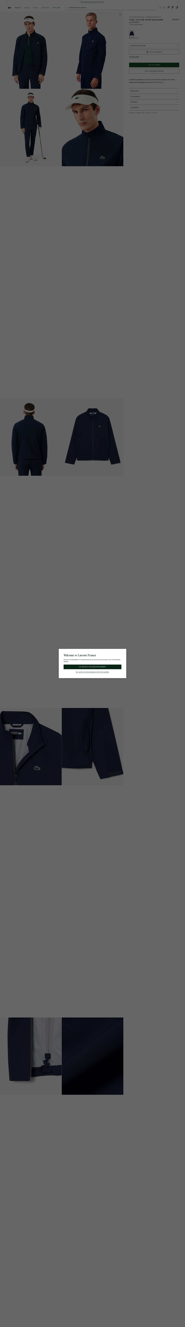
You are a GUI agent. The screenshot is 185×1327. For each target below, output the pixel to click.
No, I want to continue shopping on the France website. (92, 672)
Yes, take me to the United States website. (92, 666)
